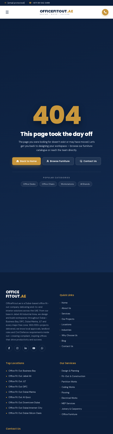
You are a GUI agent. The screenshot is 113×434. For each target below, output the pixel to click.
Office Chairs (48, 184)
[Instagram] (17, 348)
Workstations (67, 184)
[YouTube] (34, 348)
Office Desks (29, 184)
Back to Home (28, 161)
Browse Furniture (60, 161)
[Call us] (105, 12)
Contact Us (90, 161)
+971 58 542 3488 (39, 3)
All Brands (85, 184)
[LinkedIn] (25, 348)
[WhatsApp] (42, 348)
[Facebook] (9, 348)
